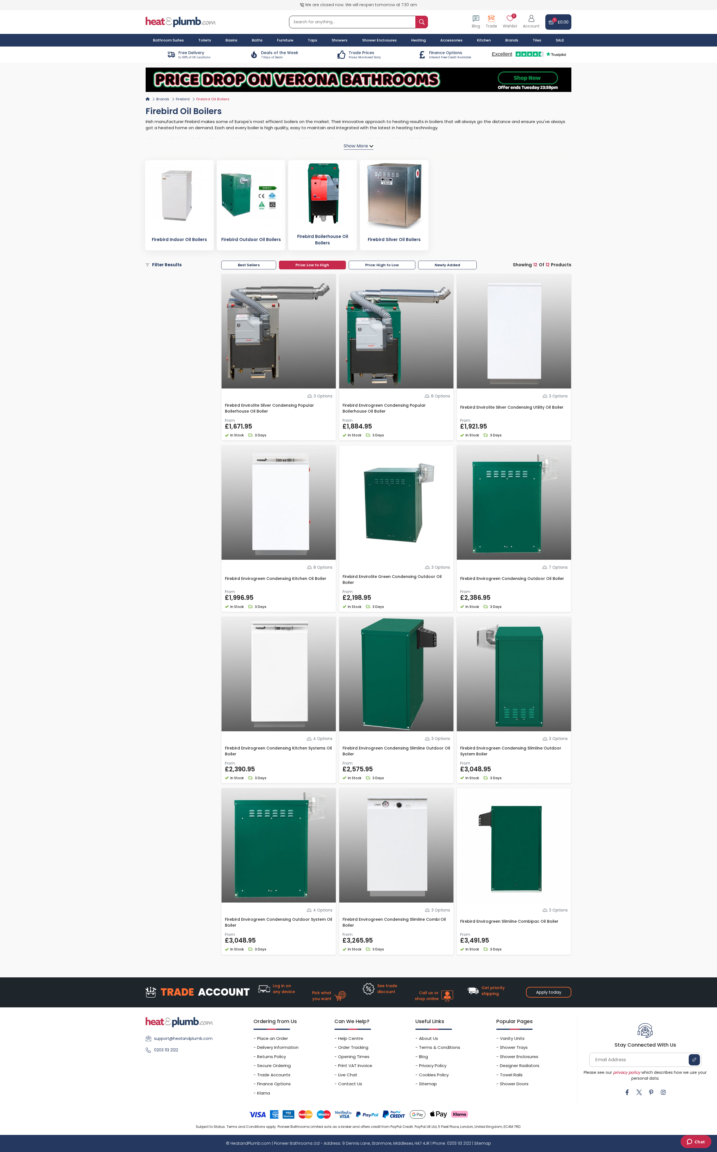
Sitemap (428, 1084)
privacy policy (626, 1072)
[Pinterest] (651, 1092)
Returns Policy (271, 1057)
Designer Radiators (519, 1065)
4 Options (322, 738)
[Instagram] (663, 1092)
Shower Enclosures (519, 1057)
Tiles (537, 40)
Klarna (263, 1093)
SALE (560, 40)
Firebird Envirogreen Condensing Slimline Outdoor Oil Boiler (396, 751)
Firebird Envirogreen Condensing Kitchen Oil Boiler (275, 578)
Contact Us (350, 1084)
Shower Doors (514, 1084)
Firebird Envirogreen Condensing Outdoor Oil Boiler (512, 578)
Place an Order (272, 1038)
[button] (531, 22)
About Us (428, 1038)
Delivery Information (278, 1047)
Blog (423, 1057)
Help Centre (350, 1038)
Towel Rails (511, 1075)
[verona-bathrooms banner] (358, 79)
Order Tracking (353, 1047)
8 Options (440, 396)
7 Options (558, 567)
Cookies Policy (434, 1075)
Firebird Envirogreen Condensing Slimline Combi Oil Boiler (394, 922)
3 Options (323, 396)
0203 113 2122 (166, 1050)
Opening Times (353, 1057)
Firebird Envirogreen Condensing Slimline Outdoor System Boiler (510, 751)
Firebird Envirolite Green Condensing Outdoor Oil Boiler (392, 579)
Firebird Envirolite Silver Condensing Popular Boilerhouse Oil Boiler (269, 408)
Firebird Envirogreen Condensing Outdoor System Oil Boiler (278, 922)
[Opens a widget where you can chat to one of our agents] (695, 1142)
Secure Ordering (274, 1065)
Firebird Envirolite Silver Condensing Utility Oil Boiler (512, 407)
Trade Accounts (273, 1075)
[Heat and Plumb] (181, 21)
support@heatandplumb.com (183, 1038)
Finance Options (274, 1084)
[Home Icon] (148, 99)
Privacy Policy (432, 1065)
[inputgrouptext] (421, 22)
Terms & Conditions (439, 1047)
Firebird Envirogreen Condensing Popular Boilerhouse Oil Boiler (384, 408)
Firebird (183, 99)
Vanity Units (512, 1038)
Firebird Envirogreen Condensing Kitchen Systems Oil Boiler (278, 751)
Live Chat (347, 1075)
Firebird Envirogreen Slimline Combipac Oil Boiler (509, 921)
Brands (511, 40)
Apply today (548, 992)
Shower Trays (514, 1047)
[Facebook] (627, 1092)
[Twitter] (639, 1092)
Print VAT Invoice (355, 1065)
